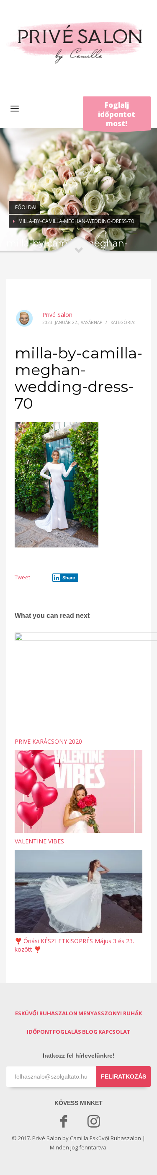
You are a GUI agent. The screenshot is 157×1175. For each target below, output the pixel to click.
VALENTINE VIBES (39, 841)
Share (68, 578)
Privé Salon (57, 315)
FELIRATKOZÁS (123, 1076)
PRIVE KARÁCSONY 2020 (48, 741)
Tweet (22, 577)
